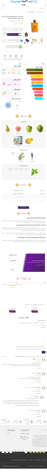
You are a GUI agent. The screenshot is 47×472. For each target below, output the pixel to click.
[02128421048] (28, 434)
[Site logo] (23, 5)
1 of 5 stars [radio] (39, 325)
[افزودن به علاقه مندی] (25, 284)
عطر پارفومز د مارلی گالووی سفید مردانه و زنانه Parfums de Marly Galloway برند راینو (12, 285)
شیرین (36, 92)
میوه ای (34, 89)
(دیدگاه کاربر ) (15, 23)
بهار (19, 72)
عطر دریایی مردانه (37, 233)
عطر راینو (5, 233)
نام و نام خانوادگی (13, 255)
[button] (43, 26)
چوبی (29, 73)
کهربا (33, 82)
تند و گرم (37, 95)
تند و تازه (33, 79)
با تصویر (3, 356)
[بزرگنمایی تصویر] (42, 34)
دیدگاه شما (43, 327)
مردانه (10, 101)
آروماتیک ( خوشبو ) (31, 70)
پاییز (9, 72)
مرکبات (32, 76)
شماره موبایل (12, 260)
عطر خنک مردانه (31, 12)
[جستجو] (2, 8)
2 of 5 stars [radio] (38, 325)
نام (44, 341)
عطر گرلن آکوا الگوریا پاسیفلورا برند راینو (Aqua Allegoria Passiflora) (34, 305)
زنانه (20, 101)
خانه (44, 12)
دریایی (33, 85)
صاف (4, 29)
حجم (21, 29)
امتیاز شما (43, 325)
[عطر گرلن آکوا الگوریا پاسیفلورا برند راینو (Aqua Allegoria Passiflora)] (34, 293)
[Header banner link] (23, 1)
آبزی (36, 98)
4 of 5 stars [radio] (36, 325)
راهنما (3, 40)
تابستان (14, 72)
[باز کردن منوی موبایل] (45, 5)
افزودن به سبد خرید (11, 34)
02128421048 (23, 433)
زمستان (4, 72)
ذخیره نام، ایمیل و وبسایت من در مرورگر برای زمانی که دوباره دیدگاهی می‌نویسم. (30, 346)
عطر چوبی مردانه (41, 228)
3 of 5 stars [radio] (37, 325)
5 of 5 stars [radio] (35, 325)
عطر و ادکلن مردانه (39, 12)
